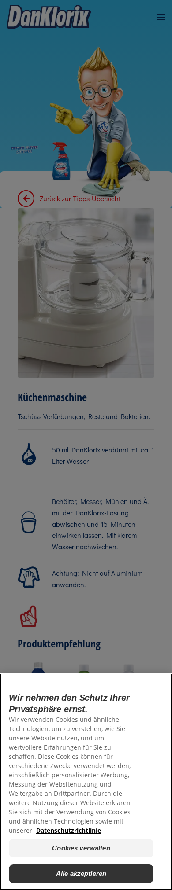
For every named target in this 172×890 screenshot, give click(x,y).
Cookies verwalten (81, 848)
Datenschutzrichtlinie (68, 830)
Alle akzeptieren (81, 873)
